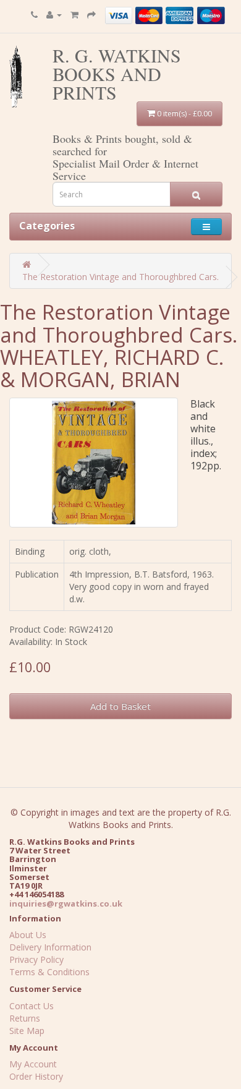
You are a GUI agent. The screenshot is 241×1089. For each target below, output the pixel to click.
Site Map (26, 1030)
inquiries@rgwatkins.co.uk (65, 903)
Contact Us (31, 1006)
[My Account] (54, 14)
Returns (24, 1018)
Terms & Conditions (49, 972)
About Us (27, 935)
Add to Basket (120, 706)
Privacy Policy (36, 959)
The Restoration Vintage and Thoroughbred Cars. (120, 277)
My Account (33, 1064)
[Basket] (74, 14)
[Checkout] (91, 14)
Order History (36, 1076)
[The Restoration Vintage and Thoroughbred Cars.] (93, 462)
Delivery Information (50, 947)
